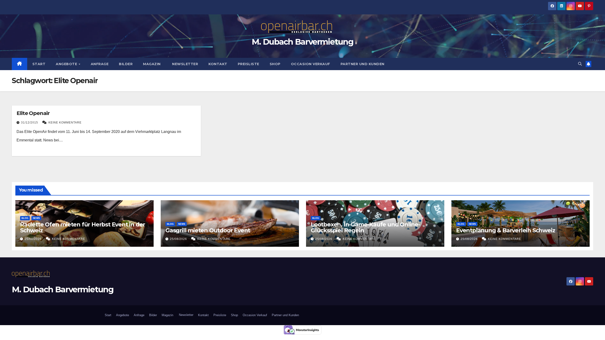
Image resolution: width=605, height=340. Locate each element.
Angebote (67, 64)
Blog (25, 218)
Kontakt (217, 64)
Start (39, 64)
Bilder (126, 64)
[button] (580, 64)
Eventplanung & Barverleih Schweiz (505, 230)
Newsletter (184, 64)
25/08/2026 (34, 239)
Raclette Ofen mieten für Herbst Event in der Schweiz (82, 227)
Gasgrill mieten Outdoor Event (207, 230)
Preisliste (248, 64)
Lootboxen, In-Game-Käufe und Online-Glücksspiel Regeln (365, 227)
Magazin (152, 64)
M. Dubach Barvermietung (302, 42)
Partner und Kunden (363, 64)
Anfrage (100, 64)
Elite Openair (33, 113)
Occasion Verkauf (310, 64)
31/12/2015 (30, 122)
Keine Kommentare (65, 122)
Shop (275, 64)
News (36, 218)
